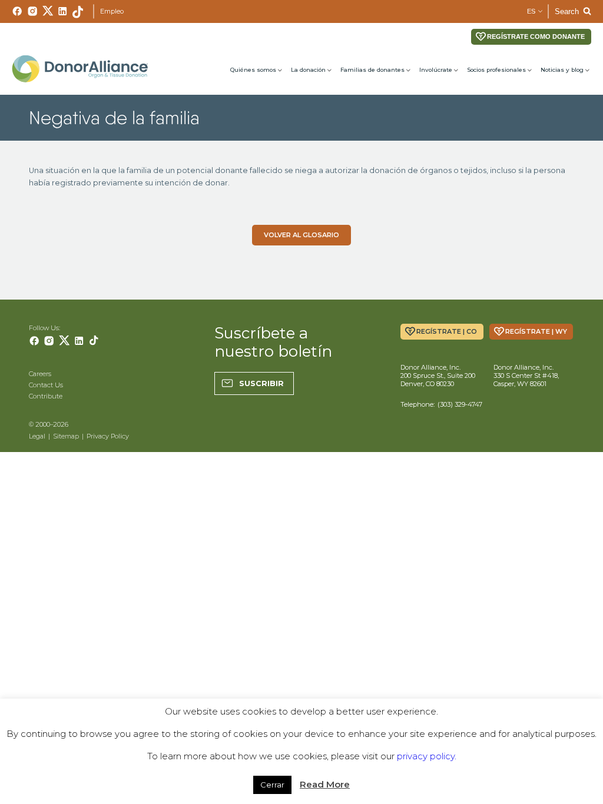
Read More (325, 784)
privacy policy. (426, 756)
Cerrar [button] (272, 784)
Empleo (112, 11)
